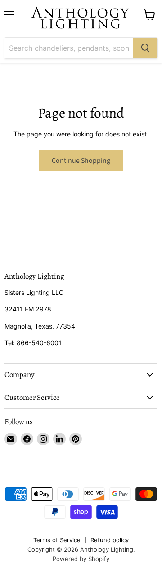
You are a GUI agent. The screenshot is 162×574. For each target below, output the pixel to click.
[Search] (145, 48)
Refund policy (109, 539)
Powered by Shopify (81, 558)
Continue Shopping (81, 161)
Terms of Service (57, 539)
